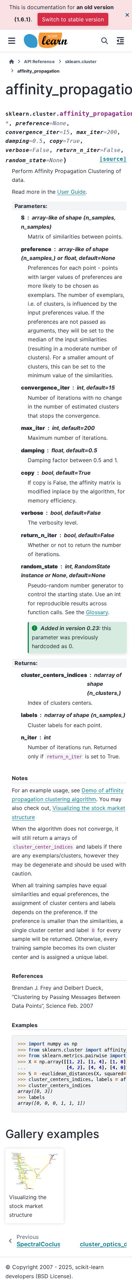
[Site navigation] (11, 40)
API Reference (39, 61)
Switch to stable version (73, 19)
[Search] (105, 40)
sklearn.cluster (80, 61)
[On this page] (120, 40)
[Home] (11, 61)
